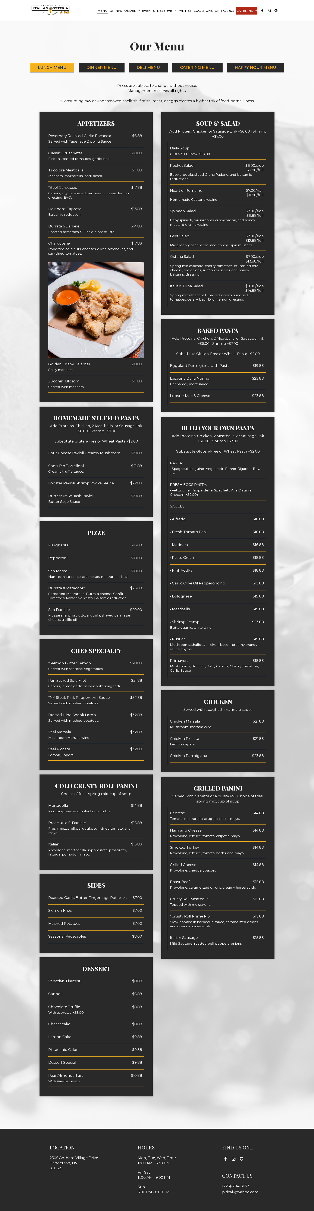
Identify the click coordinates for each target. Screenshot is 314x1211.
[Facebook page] (262, 10)
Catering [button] (245, 11)
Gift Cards (224, 11)
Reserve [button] (165, 11)
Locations (203, 11)
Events (148, 11)
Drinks (116, 11)
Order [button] (130, 11)
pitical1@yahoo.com (240, 1192)
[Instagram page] (269, 10)
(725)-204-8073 (235, 1186)
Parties (185, 11)
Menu (102, 11)
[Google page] (276, 10)
